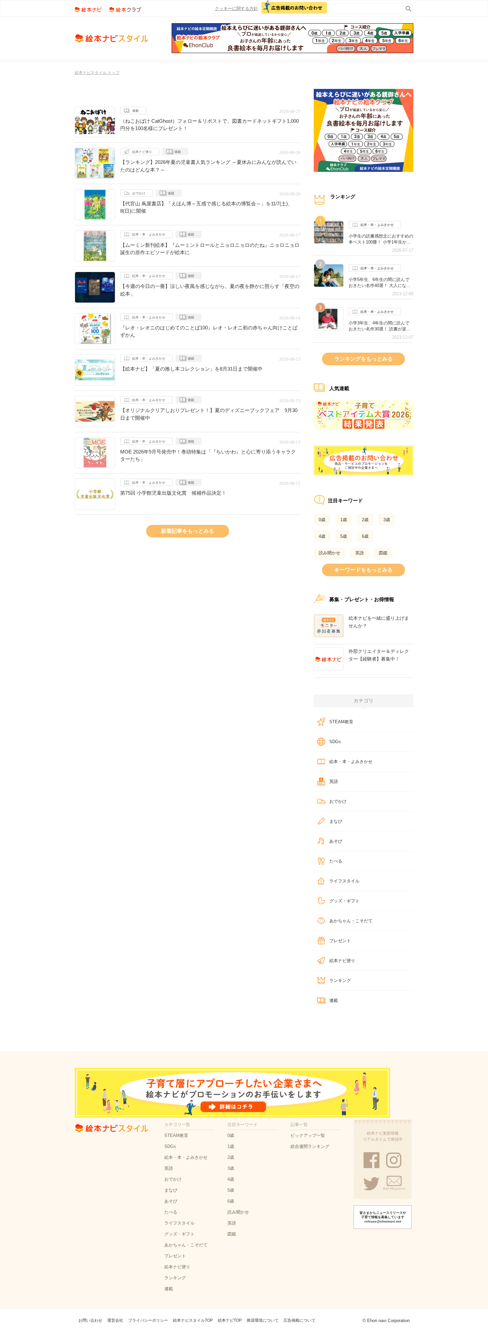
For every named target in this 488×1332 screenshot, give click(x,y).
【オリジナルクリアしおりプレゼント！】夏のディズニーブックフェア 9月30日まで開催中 (208, 414)
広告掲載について (299, 1320)
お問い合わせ (90, 1320)
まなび (335, 821)
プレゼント (340, 940)
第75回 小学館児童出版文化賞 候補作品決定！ (173, 493)
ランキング (340, 980)
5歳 (343, 536)
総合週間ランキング (309, 1146)
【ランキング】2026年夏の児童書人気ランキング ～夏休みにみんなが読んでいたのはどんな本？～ (208, 166)
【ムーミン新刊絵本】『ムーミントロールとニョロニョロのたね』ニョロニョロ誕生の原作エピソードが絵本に (209, 248)
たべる (335, 861)
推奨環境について (263, 1320)
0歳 (322, 519)
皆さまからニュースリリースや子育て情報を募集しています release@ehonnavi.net (383, 1217)
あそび (335, 841)
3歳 (386, 519)
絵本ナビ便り (142, 152)
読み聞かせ (329, 552)
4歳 (322, 536)
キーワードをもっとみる (363, 570)
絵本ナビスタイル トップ (97, 72)
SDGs (335, 741)
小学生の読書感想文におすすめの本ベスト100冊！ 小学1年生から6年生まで (381, 239)
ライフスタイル (344, 880)
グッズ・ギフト (344, 900)
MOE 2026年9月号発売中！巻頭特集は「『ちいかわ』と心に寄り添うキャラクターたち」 (208, 455)
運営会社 (115, 1320)
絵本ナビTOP (230, 1320)
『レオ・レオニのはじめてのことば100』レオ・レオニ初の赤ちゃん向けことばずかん (208, 331)
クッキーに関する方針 (236, 8)
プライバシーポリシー (148, 1320)
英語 (359, 552)
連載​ (135, 110)
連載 (177, 152)
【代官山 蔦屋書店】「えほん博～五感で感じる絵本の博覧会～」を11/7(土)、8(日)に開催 (206, 207)
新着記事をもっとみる (187, 531)
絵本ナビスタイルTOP (193, 1320)
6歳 (365, 536)
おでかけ (138, 193)
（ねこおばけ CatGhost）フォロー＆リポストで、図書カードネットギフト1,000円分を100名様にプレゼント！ (209, 124)
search (407, 7)
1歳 (343, 519)
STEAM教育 (341, 721)
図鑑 (383, 552)
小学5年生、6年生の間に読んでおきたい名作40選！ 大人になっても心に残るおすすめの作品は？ (381, 282)
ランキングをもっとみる (363, 359)
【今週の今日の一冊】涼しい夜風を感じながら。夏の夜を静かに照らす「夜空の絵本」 (209, 290)
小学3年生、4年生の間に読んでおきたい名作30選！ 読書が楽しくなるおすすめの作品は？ (380, 326)
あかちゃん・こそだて (350, 920)
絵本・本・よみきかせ (148, 234)
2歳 (365, 519)
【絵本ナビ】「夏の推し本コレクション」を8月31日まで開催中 (191, 369)
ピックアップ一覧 (307, 1135)
